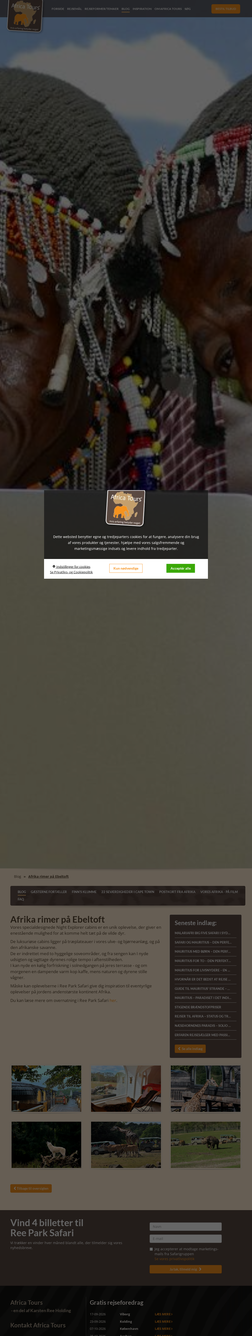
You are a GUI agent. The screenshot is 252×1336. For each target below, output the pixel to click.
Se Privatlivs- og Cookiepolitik (71, 572)
